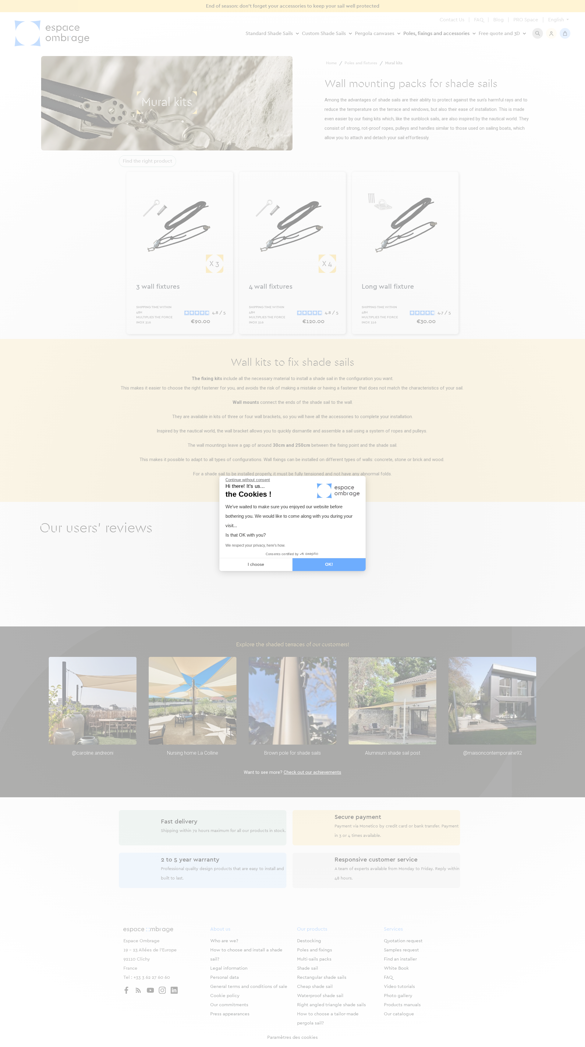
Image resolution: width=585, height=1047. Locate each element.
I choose (256, 564)
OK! (329, 564)
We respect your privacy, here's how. (255, 545)
